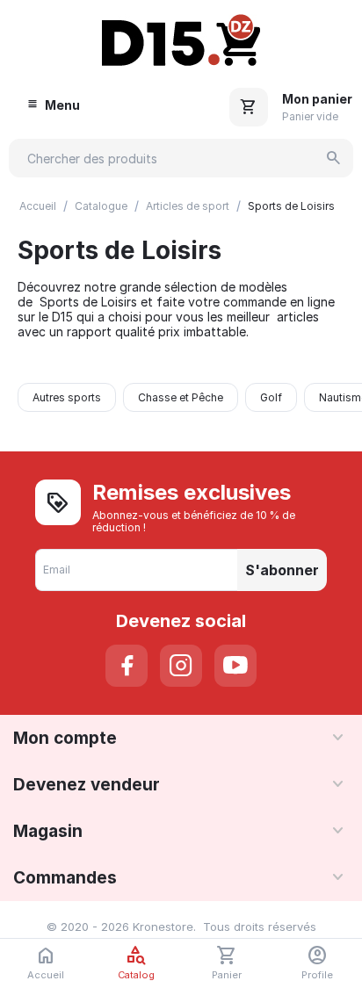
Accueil (37, 206)
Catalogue (101, 206)
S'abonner (282, 570)
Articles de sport (187, 206)
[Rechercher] (334, 158)
